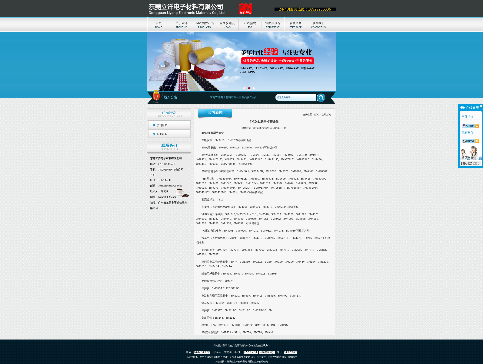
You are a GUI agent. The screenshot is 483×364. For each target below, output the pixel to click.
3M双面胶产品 (204, 23)
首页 (159, 23)
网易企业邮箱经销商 (258, 361)
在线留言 (296, 23)
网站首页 (217, 345)
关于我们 (227, 345)
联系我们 (318, 23)
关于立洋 (181, 23)
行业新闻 (162, 134)
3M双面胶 (207, 132)
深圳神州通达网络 (277, 357)
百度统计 (292, 357)
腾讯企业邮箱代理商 (237, 361)
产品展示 (236, 345)
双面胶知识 (227, 23)
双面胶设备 (272, 23)
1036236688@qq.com (170, 185)
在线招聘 (250, 23)
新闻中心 (246, 345)
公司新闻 (162, 125)
